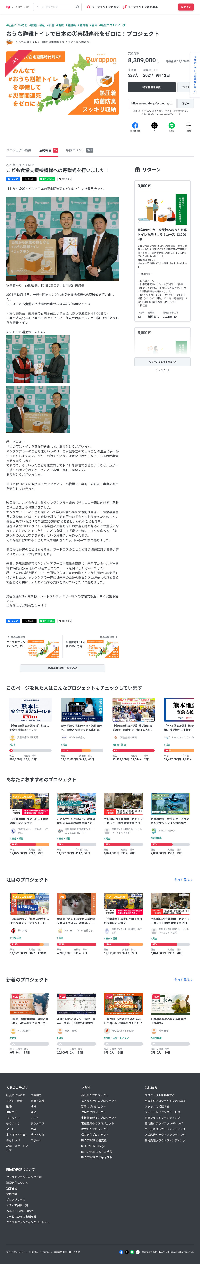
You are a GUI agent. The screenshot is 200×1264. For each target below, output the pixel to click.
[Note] (189, 125)
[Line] (172, 125)
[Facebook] (135, 125)
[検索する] (77, 7)
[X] (154, 125)
